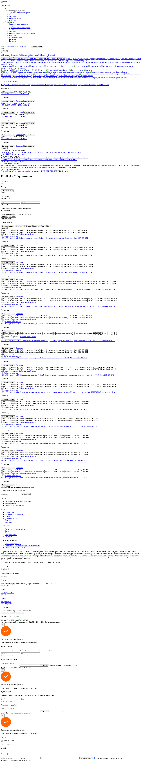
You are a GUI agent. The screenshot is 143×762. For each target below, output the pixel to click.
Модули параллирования (64, 76)
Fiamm (3, 64)
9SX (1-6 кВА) (6, 85)
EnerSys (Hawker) (108, 62)
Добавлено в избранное (27, 234)
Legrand (91, 59)
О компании (9, 512)
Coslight (54, 62)
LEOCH (71, 66)
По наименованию (8, 226)
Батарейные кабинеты (63, 165)
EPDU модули (6, 72)
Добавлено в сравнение (12, 236)
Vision (104, 59)
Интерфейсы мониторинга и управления (64, 74)
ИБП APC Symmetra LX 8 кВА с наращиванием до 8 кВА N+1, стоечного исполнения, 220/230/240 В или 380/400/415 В (44, 358)
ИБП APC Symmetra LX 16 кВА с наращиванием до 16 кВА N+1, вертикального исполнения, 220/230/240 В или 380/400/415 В (46, 255)
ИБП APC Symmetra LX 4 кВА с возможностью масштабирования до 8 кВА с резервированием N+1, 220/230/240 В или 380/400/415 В (49, 426)
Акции (7, 9)
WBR (33, 70)
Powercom (111, 66)
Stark (81, 59)
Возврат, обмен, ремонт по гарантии (22, 33)
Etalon (131, 62)
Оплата (11, 14)
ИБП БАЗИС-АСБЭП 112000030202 (14, 116)
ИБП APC (49, 171)
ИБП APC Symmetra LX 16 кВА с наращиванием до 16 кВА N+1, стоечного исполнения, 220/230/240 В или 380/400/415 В (44, 238)
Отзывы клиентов (15, 37)
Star (2, 70)
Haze (27, 66)
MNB (99, 66)
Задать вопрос (18, 613)
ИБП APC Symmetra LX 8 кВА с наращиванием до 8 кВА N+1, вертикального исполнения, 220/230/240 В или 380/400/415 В (45, 324)
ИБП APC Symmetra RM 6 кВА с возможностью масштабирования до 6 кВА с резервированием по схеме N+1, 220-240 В (44, 409)
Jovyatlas (116, 59)
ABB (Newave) (60, 59)
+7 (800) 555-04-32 (24, 46)
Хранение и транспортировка (19, 13)
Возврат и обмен (15, 18)
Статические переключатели (52, 78)
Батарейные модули (26, 74)
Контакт (66, 70)
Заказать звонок (37, 46)
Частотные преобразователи (95, 78)
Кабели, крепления (117, 74)
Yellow (43, 70)
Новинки (36, 226)
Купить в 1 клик (29, 101)
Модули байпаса (35, 76)
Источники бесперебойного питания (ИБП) (29, 171)
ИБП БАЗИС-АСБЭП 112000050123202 (15, 105)
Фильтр (4, 228)
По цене (28, 226)
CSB (66, 62)
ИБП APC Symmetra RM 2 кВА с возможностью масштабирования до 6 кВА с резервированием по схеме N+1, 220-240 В (44, 478)
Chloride (131, 59)
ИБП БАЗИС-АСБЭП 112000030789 (14, 127)
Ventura (21, 70)
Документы (13, 26)
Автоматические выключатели (35, 72)
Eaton (3, 59)
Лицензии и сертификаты (18, 24)
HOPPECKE (39, 66)
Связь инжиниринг (64, 61)
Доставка (12, 16)
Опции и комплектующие (56, 57)
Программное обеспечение (11, 78)
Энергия (80, 70)
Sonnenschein (47, 160)
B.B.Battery (36, 62)
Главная (3, 171)
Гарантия (12, 20)
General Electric (15, 61)
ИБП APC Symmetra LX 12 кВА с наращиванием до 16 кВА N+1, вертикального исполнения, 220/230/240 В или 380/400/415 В (46, 272)
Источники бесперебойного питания (14, 57)
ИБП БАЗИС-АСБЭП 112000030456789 (15, 94)
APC (3, 61)
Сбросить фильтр (7, 190)
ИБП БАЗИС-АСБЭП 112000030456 (14, 139)
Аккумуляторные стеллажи (80, 72)
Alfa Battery (5, 62)
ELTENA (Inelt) (37, 59)
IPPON (47, 61)
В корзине (19, 101)
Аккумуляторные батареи (37, 57)
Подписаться (25, 494)
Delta (13, 59)
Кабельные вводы (7, 76)
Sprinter (15, 68)
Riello (23, 59)
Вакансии (12, 39)
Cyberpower (77, 62)
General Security (6, 66)
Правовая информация (13, 544)
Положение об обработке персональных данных (22, 546)
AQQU (22, 62)
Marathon (85, 66)
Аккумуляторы (10, 503)
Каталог (4, 51)
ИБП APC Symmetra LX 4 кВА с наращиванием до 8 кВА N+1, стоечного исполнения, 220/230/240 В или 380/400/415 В (44, 460)
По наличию (20, 226)
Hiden (36, 61)
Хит (48, 226)
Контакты (12, 41)
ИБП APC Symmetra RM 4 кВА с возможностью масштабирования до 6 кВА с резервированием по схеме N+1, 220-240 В (44, 443)
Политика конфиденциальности (16, 547)
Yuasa (55, 70)
